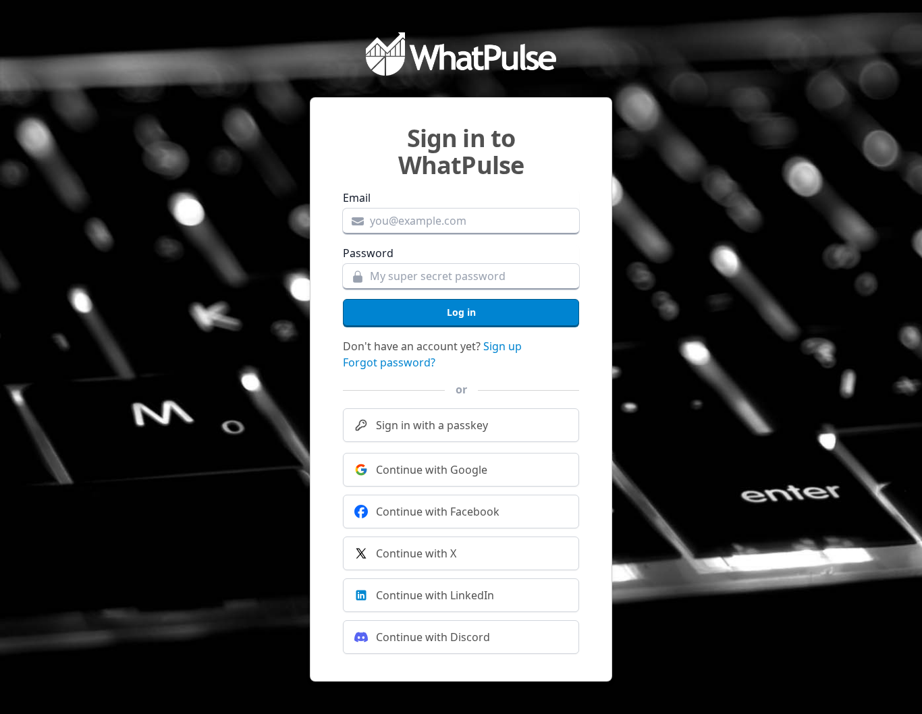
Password (368, 253)
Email (357, 197)
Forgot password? (389, 362)
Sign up (502, 346)
